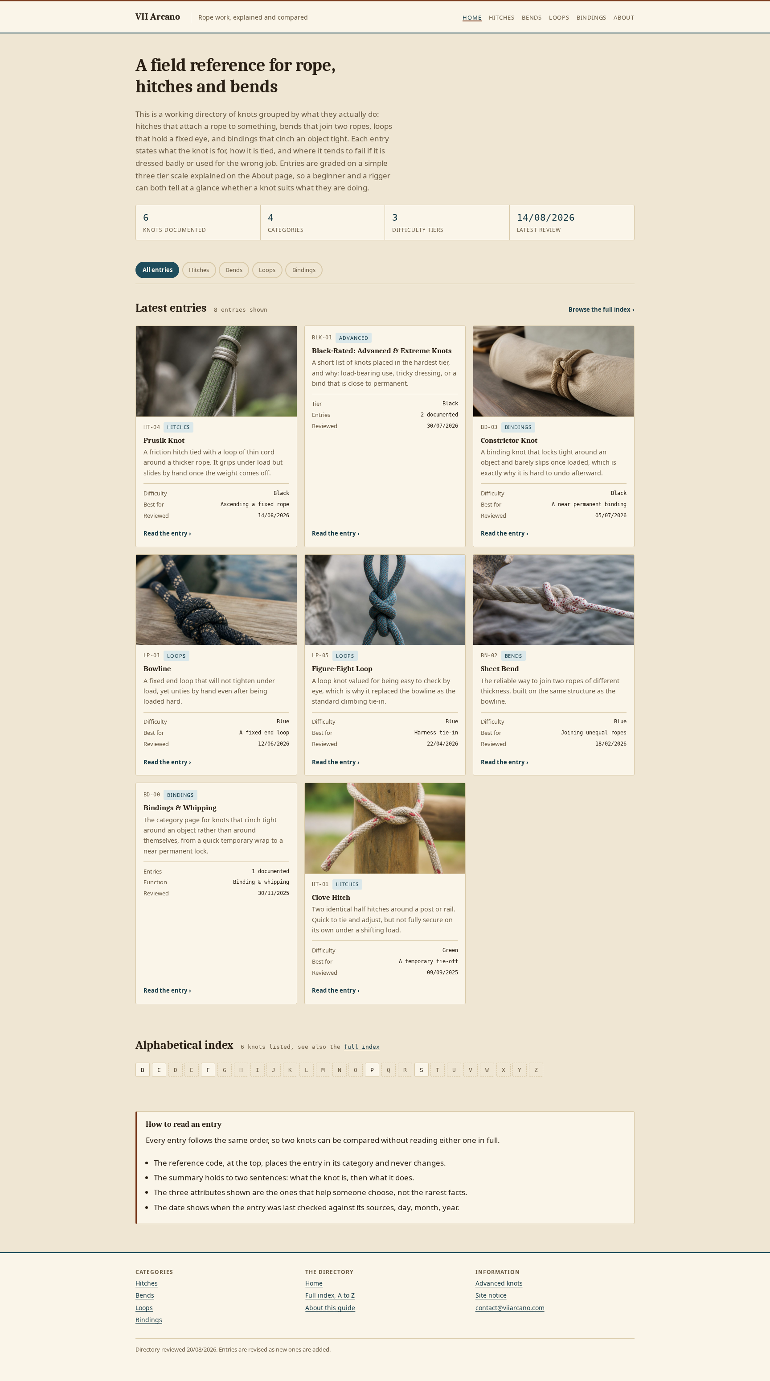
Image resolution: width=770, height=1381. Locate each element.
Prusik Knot (163, 440)
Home (472, 17)
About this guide (330, 1307)
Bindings (591, 17)
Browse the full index (602, 309)
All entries (157, 270)
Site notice (491, 1295)
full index (362, 1046)
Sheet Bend (500, 668)
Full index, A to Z (330, 1295)
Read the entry (167, 533)
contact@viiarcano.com (510, 1307)
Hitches (502, 17)
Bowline (157, 668)
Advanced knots (499, 1283)
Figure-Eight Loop (342, 668)
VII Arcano (157, 16)
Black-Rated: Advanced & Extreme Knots (382, 350)
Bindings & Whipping (180, 808)
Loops (559, 17)
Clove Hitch (331, 897)
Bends (532, 17)
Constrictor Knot (509, 440)
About (624, 17)
